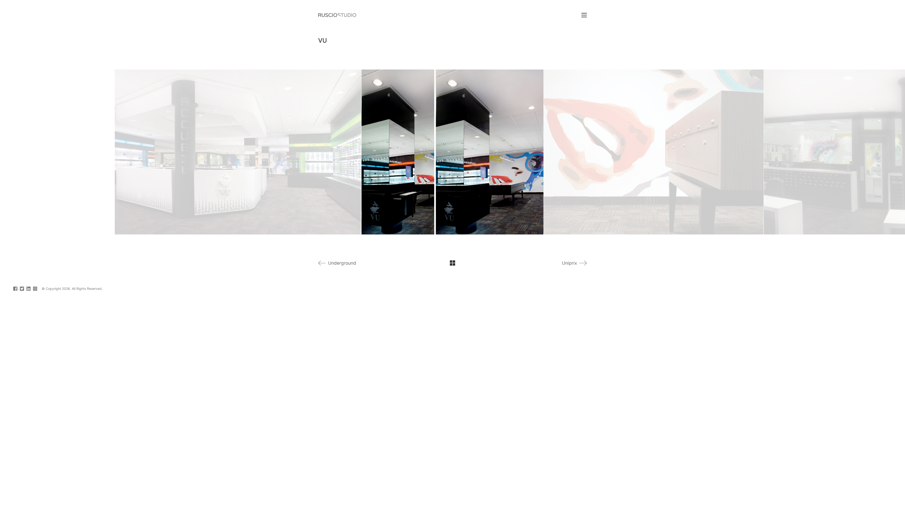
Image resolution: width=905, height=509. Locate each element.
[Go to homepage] (337, 15)
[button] (584, 15)
